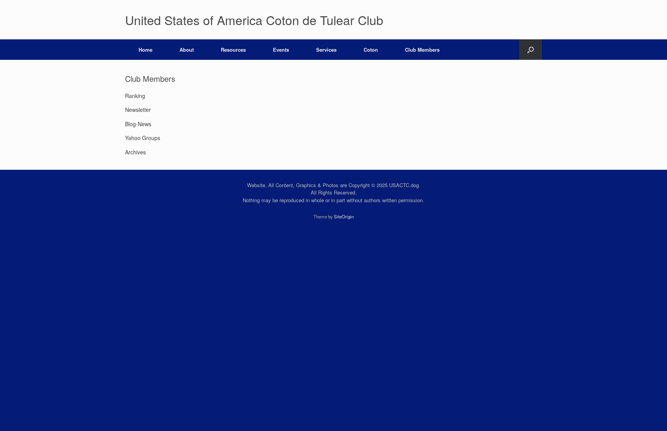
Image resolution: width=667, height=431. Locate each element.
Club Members (422, 49)
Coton (371, 49)
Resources (233, 49)
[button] (530, 49)
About (186, 49)
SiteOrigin (344, 216)
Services (326, 49)
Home (145, 49)
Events (281, 49)
